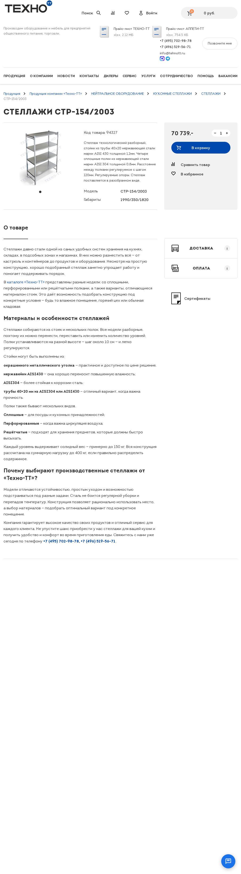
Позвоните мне (220, 43)
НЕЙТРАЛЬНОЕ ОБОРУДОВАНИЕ (117, 94)
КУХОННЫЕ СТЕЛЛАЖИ (172, 94)
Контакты (89, 76)
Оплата (210, 268)
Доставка (208, 248)
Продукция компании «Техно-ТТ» (56, 94)
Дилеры (111, 76)
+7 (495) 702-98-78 (176, 41)
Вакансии (227, 76)
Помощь (205, 76)
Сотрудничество (176, 76)
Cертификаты (197, 298)
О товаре (16, 227)
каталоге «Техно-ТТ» (25, 282)
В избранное (192, 174)
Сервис (130, 76)
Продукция (14, 76)
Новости (66, 76)
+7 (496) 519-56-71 (175, 47)
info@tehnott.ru (172, 53)
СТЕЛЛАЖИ (211, 94)
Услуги (148, 76)
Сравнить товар (195, 164)
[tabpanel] (40, 158)
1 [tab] (40, 192)
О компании (41, 76)
